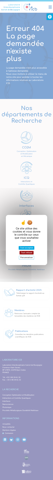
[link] (50, 17)
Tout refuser (26, 252)
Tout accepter (26, 247)
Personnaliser (26, 257)
